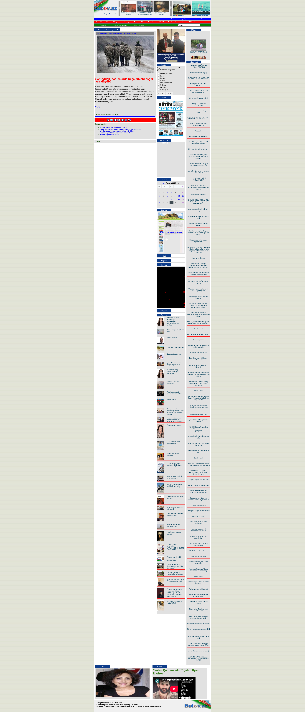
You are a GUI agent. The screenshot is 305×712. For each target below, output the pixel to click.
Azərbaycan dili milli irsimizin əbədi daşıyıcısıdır (174, 559)
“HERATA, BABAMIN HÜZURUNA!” (174, 602)
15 (179, 196)
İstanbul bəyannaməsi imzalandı (198, 624)
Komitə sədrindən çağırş (198, 73)
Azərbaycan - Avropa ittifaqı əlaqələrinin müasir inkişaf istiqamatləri (198, 383)
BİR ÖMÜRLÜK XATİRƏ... (198, 551)
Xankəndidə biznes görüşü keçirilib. (173, 525)
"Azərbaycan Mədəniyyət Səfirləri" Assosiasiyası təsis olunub (198, 407)
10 (159, 196)
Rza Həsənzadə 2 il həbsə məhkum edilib (174, 393)
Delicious (129, 120)
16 (183, 196)
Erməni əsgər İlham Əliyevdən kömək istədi (116, 133)
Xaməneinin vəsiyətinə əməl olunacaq (198, 562)
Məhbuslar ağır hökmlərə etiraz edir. (198, 437)
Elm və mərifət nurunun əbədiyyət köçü (175, 514)
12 (167, 196)
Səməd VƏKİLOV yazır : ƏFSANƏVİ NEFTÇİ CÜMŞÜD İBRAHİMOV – (198, 472)
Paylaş (97, 107)
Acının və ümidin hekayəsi (173, 454)
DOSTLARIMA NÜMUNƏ (128, 12)
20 (171, 199)
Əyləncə (163, 85)
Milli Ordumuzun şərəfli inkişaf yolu (198, 451)
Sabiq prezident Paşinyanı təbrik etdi (198, 637)
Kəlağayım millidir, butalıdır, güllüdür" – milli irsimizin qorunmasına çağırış (175, 411)
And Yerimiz (177, 11)
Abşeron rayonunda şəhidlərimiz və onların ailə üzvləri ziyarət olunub (198, 281)
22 (179, 199)
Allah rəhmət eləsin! (198, 516)
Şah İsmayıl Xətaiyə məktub (198, 98)
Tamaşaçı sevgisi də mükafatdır (198, 511)
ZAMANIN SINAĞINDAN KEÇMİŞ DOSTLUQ (144, 13)
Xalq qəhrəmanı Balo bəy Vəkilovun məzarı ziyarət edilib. (198, 499)
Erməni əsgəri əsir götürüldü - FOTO (113, 127)
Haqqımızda (113, 14)
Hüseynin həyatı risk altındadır (198, 480)
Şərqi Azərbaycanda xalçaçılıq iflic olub (174, 364)
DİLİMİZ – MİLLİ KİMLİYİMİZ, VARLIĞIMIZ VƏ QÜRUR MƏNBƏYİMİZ (175, 547)
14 (175, 196)
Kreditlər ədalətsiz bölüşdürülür (198, 485)
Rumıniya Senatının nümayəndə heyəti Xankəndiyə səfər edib (174, 419)
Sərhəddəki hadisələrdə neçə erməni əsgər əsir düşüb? (117, 33)
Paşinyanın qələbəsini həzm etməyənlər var (198, 595)
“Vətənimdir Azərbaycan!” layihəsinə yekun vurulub (198, 491)
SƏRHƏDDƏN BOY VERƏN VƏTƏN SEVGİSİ (198, 92)
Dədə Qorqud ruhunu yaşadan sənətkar (198, 582)
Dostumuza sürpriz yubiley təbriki (169, 19)
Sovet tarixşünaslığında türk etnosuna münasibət (198, 143)
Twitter (111, 120)
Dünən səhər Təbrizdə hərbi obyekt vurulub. (198, 610)
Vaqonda (198, 131)
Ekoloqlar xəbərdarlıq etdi (175, 347)
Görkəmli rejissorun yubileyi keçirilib (198, 602)
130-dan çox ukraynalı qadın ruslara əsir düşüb (117, 131)
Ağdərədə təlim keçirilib (198, 414)
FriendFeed (126, 120)
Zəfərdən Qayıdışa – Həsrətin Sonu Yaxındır (175, 573)
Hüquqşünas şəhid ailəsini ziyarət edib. (198, 241)
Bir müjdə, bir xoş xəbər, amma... (198, 84)
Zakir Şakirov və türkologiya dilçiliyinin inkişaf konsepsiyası (198, 644)
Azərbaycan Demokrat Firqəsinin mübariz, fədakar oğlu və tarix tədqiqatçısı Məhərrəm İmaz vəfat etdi (174, 592)
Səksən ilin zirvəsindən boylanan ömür (198, 112)
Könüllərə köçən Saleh (198, 556)
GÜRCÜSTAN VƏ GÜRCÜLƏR (161, 13)
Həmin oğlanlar (172, 338)
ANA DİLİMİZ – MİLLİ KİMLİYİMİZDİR (174, 477)
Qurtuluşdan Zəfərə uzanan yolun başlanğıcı (198, 544)
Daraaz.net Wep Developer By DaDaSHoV (123, 705)
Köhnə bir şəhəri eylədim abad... (198, 334)
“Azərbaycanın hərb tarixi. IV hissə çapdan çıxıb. (176, 580)
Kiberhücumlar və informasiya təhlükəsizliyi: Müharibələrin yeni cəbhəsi (210, 19)
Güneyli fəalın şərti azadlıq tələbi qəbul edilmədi (198, 630)
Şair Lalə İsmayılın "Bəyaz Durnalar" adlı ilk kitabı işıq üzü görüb (198, 232)
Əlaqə (106, 14)
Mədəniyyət (164, 89)
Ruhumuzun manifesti (174, 425)
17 (159, 199)
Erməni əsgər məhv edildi (109, 135)
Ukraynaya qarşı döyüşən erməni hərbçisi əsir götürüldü (120, 129)
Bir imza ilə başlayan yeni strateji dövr (198, 537)
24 (159, 202)
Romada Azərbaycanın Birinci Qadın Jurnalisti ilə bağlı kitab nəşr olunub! (198, 398)
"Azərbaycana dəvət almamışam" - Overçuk (199, 12)
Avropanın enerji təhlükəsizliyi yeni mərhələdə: (173, 371)
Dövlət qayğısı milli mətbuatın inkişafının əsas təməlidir (174, 465)
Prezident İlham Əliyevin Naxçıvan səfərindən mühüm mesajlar (198, 156)
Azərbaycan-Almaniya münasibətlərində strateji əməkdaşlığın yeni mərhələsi (198, 265)
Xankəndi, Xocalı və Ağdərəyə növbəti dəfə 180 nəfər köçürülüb (198, 464)
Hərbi (162, 76)
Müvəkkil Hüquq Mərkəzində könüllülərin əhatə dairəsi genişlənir (198, 429)
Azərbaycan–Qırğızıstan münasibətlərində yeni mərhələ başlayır (198, 187)
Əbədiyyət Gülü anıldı (198, 505)
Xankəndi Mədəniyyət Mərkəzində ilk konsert (198, 530)
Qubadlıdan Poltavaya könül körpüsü (198, 421)
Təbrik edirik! (171, 399)
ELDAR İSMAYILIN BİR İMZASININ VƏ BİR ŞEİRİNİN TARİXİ (198, 658)
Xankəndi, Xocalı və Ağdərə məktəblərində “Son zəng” (198, 570)
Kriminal (163, 87)
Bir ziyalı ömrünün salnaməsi (173, 382)
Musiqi (162, 80)
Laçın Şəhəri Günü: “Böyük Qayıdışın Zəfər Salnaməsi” (175, 566)
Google (118, 120)
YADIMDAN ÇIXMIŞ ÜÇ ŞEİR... (198, 118)
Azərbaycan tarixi (166, 74)
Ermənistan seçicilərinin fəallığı (198, 651)
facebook (108, 120)
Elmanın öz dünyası (174, 354)
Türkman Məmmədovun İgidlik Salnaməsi (198, 444)
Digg (122, 120)
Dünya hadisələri (166, 83)
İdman (162, 78)
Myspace (115, 120)
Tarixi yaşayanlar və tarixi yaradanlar (198, 522)
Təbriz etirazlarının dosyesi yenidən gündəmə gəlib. (198, 617)
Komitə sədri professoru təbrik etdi (198, 217)
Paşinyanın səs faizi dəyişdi (198, 589)
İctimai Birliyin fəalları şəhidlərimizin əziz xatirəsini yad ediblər (174, 486)
